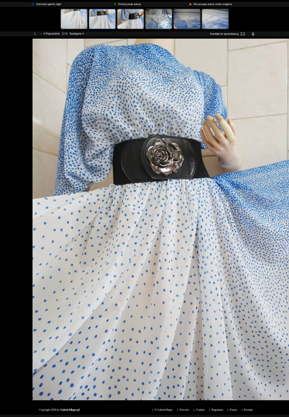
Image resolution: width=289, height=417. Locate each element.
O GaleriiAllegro (164, 409)
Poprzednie (53, 33)
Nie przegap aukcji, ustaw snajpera (212, 4)
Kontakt (248, 409)
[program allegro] (190, 3)
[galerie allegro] (33, 3)
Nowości (184, 409)
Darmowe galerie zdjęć (48, 4)
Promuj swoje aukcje (129, 4)
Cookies (200, 409)
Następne (76, 33)
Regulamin (217, 409)
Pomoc (233, 409)
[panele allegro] (115, 3)
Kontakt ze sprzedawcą (224, 33)
